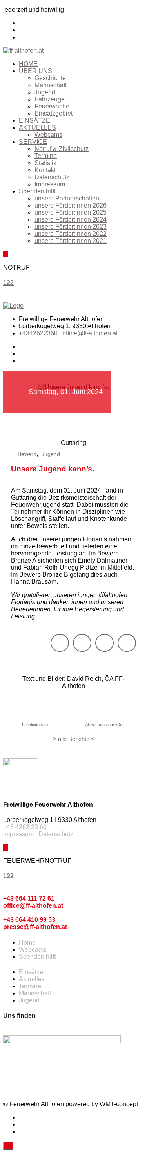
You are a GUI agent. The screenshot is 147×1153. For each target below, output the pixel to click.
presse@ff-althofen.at (35, 926)
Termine (45, 156)
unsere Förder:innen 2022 (70, 233)
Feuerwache (51, 106)
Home (27, 942)
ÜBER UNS (35, 71)
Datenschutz (51, 177)
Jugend (44, 92)
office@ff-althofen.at (90, 333)
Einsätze (31, 972)
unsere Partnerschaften (66, 198)
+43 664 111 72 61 (28, 898)
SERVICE (33, 141)
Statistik (45, 163)
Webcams (48, 134)
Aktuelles (32, 979)
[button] (60, 643)
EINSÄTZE (34, 120)
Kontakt (45, 170)
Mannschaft (50, 85)
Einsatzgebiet (53, 113)
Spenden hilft (37, 191)
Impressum (49, 184)
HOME (28, 64)
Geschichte (50, 78)
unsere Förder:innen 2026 (70, 205)
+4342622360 (38, 333)
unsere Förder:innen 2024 (70, 219)
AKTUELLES (37, 127)
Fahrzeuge (49, 99)
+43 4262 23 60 (25, 827)
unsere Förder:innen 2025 (70, 212)
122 (8, 283)
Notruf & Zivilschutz (61, 148)
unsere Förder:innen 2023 (70, 226)
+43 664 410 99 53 (29, 919)
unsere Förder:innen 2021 (70, 240)
